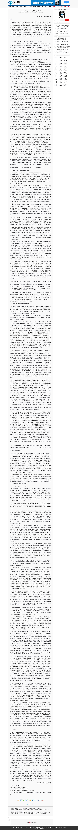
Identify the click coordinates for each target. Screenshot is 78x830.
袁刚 (60, 81)
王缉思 (56, 70)
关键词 (58, 6)
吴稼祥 (65, 79)
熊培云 (65, 73)
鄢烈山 (56, 60)
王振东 (61, 72)
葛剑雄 (56, 79)
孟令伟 (65, 75)
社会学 (30, 6)
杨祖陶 (56, 64)
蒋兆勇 (65, 76)
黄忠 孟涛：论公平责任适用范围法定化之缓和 (63, 25)
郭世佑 (65, 70)
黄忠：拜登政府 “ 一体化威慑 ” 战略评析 (62, 26)
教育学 (38, 6)
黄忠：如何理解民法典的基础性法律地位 (62, 28)
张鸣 (55, 67)
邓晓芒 (65, 69)
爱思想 (17, 3)
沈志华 (61, 64)
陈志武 (65, 61)
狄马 (65, 72)
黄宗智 (56, 61)
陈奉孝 (61, 70)
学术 (13, 789)
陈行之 (61, 57)
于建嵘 (61, 61)
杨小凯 (65, 81)
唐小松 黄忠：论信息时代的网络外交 (61, 33)
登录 (30, 822)
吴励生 (56, 82)
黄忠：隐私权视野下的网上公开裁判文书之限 (63, 31)
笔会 (61, 6)
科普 (65, 6)
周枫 (60, 76)
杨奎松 (61, 67)
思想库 (54, 6)
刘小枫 (61, 75)
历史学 (46, 6)
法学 (13, 6)
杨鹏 (60, 69)
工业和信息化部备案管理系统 (39, 828)
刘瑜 (65, 78)
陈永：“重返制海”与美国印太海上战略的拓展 (62, 47)
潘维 (65, 82)
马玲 (55, 72)
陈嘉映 (65, 60)
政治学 (21, 6)
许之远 (56, 81)
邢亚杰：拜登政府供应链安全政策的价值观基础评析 (64, 42)
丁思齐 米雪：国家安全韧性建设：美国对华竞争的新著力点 (65, 52)
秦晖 (55, 57)
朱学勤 (61, 82)
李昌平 (65, 66)
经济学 (17, 6)
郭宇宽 (61, 63)
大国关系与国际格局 (24, 789)
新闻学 (34, 6)
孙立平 (61, 85)
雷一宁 (56, 76)
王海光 (65, 67)
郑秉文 (56, 84)
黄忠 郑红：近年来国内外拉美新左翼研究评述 (63, 30)
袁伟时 (56, 73)
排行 (68, 6)
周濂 (55, 69)
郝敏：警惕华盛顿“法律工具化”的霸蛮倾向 (62, 46)
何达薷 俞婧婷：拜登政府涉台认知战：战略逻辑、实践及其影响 (66, 49)
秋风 (55, 75)
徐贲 (55, 63)
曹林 (65, 58)
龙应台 (56, 58)
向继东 (65, 64)
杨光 (65, 85)
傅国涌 (61, 60)
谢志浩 (56, 85)
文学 (42, 6)
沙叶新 (61, 78)
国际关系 (25, 6)
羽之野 (65, 84)
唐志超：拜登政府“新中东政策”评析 (61, 50)
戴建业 (61, 66)
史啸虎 (61, 73)
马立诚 (65, 63)
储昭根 (61, 79)
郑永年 (65, 57)
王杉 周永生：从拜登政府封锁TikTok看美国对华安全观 (64, 44)
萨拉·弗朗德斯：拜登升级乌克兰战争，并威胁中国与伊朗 (65, 39)
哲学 (50, 6)
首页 (10, 6)
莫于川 (61, 84)
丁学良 (61, 58)
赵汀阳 (56, 66)
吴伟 (55, 78)
